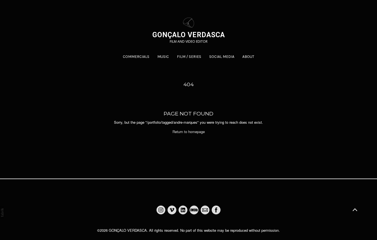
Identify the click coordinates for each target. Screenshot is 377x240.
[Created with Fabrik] (2, 212)
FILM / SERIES (189, 56)
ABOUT (248, 56)
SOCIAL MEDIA (221, 56)
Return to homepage (188, 131)
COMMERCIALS (136, 56)
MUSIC (163, 56)
